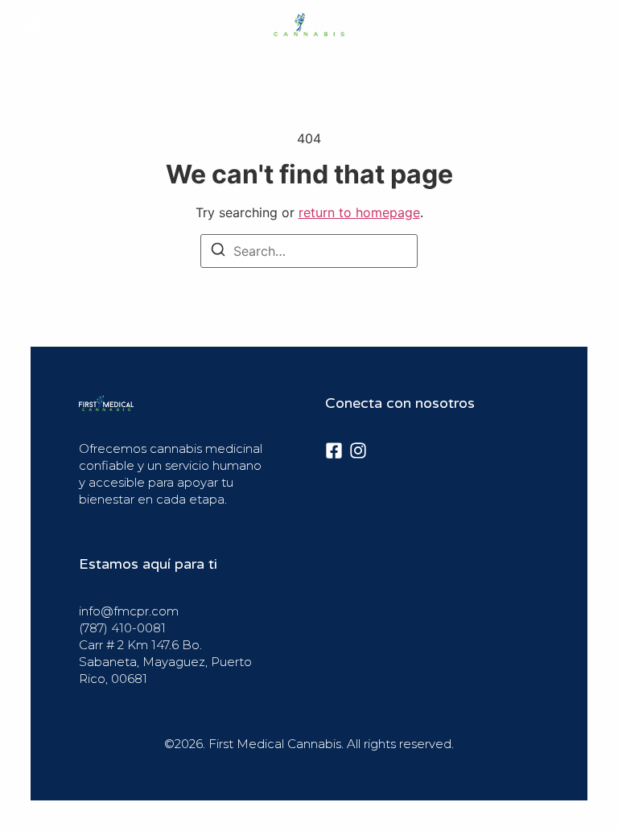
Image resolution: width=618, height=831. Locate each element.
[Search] (218, 252)
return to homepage (359, 212)
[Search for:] (309, 251)
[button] (34, 24)
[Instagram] (358, 450)
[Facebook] (334, 450)
